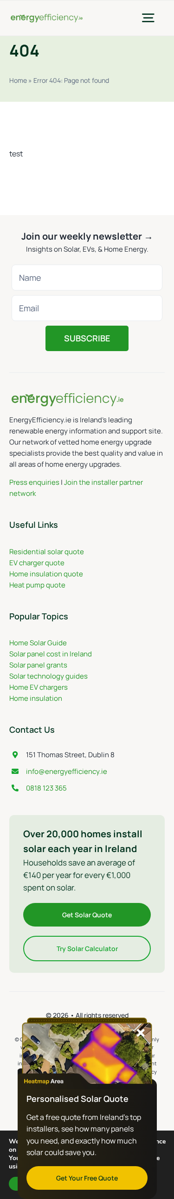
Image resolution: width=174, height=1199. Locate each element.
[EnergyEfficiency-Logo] (46, 17)
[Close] (141, 1033)
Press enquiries (34, 482)
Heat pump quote (37, 585)
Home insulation (35, 698)
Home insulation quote (46, 574)
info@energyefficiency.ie (66, 771)
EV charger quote (36, 563)
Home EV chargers (38, 687)
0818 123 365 (46, 788)
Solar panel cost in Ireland (50, 654)
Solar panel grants (38, 665)
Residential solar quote (46, 551)
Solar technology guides (48, 676)
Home (18, 80)
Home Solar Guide (38, 643)
